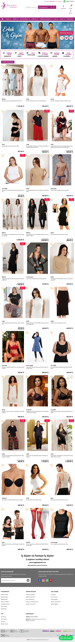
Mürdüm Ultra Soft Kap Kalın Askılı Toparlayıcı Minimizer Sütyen (37, 412)
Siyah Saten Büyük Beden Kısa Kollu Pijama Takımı (37, 456)
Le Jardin (28, 409)
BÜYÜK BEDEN (24, 19)
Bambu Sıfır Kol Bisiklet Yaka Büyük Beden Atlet (13, 191)
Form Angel (29, 365)
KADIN (7, 19)
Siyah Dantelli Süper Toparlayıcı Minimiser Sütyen (62, 412)
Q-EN (27, 99)
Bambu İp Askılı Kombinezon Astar (59, 234)
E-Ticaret (32, 639)
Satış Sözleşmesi (30, 599)
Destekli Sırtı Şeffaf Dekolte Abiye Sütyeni (12, 499)
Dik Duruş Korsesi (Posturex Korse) (59, 499)
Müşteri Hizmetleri (55, 601)
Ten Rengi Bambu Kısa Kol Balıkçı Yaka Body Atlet (37, 191)
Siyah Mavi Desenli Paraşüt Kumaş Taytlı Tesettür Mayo (37, 368)
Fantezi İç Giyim (5, 601)
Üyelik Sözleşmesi (30, 597)
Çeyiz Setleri (4, 606)
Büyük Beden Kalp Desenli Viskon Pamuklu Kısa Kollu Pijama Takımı (37, 146)
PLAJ (55, 19)
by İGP (28, 542)
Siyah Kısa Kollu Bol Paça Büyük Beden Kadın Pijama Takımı (13, 456)
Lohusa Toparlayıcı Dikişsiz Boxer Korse (61, 100)
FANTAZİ (34, 19)
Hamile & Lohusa (5, 604)
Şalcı (52, 498)
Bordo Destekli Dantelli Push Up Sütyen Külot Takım (13, 368)
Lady (27, 144)
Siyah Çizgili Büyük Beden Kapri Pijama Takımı (13, 323)
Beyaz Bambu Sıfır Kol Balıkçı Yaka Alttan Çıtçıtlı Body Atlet (37, 323)
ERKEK (15, 19)
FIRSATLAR (70, 19)
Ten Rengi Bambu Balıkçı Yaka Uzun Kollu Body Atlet (62, 279)
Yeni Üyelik (3, 619)
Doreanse (53, 188)
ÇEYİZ (61, 19)
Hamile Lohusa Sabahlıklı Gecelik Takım (12, 100)
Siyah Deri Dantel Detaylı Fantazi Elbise (36, 278)
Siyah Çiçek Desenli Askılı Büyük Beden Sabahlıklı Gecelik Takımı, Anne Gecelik (62, 146)
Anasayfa (53, 594)
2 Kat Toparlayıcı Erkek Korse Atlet (59, 544)
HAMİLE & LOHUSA (45, 19)
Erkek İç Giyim (4, 597)
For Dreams (29, 277)
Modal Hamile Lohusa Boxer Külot (10, 146)
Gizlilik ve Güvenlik (30, 604)
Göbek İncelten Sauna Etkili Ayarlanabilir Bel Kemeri (13, 544)
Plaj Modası (4, 609)
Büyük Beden (4, 599)
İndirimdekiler (54, 599)
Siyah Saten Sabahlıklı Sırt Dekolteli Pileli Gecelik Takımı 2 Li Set (62, 456)
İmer (3, 144)
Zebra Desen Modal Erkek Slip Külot (60, 190)
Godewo (4, 498)
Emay (52, 99)
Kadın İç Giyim (4, 594)
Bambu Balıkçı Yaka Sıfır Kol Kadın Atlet (36, 100)
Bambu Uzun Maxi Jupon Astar (58, 323)
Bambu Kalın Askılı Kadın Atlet (33, 499)
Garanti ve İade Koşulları (32, 601)
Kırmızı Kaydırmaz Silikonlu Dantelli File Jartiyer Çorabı (37, 544)
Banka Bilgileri (54, 604)
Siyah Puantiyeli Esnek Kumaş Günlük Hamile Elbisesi (13, 279)
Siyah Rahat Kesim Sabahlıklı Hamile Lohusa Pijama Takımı (37, 235)
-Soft (28, 639)
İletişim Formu (4, 624)
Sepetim (3, 621)
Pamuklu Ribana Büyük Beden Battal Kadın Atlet (61, 368)
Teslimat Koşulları (30, 594)
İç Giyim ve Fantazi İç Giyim (37, 555)
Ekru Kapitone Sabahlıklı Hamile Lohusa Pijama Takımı (13, 235)
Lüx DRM (4, 188)
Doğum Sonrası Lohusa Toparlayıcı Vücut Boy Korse (13, 412)
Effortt (4, 99)
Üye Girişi (3, 616)
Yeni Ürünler (54, 597)
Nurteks (4, 365)
